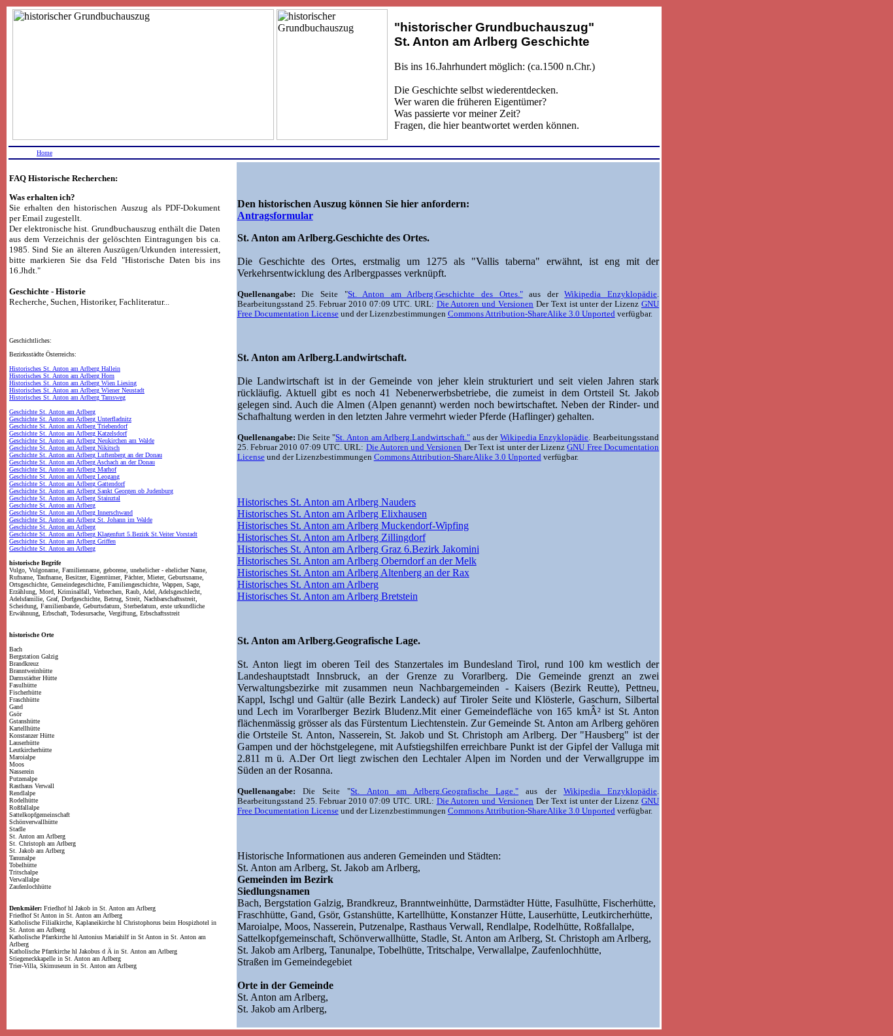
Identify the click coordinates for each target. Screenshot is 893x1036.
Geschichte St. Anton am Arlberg (52, 411)
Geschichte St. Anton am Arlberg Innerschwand (71, 512)
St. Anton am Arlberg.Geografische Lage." (434, 791)
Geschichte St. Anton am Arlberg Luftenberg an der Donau (85, 454)
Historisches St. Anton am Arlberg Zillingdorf (331, 537)
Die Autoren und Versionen (485, 304)
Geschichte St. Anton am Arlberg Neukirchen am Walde (81, 440)
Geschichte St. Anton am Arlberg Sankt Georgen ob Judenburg (91, 490)
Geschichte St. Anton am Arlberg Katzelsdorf (68, 433)
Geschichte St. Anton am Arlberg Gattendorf (67, 483)
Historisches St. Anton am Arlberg (308, 584)
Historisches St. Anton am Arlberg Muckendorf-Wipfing (353, 525)
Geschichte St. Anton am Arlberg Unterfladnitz (70, 419)
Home (44, 152)
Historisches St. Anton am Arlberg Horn (61, 375)
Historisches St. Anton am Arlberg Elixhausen (332, 513)
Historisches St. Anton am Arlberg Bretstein (327, 596)
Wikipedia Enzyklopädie (610, 294)
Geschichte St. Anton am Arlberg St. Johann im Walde (80, 519)
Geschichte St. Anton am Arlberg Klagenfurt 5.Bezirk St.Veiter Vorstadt (103, 534)
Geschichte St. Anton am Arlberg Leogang (64, 476)
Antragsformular (275, 215)
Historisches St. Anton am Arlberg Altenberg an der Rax (353, 572)
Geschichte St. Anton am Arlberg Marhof (62, 469)
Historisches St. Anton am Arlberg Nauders (326, 502)
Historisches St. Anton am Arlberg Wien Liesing (73, 383)
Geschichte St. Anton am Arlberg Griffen (62, 541)
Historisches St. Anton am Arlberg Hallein (64, 368)
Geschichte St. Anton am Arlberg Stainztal (64, 498)
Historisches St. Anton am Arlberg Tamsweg (67, 397)
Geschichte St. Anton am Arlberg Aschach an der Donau (82, 462)
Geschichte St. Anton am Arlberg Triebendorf (68, 426)
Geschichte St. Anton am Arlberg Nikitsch (64, 447)
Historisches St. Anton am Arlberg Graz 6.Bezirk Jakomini (358, 549)
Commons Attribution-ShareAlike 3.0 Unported (531, 314)
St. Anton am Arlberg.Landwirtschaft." (402, 437)
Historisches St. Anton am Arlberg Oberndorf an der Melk (357, 560)
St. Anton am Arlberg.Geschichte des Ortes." (435, 294)
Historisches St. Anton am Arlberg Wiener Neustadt (76, 390)
